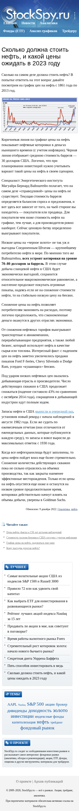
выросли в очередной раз (54, 411)
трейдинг (56, 722)
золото (60, 710)
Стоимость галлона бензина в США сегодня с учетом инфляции (41, 537)
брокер (61, 704)
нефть (74, 509)
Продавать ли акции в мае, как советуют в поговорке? (37, 628)
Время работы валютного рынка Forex (36, 639)
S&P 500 (35, 704)
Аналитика (64, 509)
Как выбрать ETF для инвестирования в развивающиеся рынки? (37, 603)
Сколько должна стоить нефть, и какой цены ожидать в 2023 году (36, 675)
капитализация (24, 722)
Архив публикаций (48, 781)
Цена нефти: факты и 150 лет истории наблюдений (33, 532)
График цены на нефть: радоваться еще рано (30, 542)
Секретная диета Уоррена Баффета (33, 658)
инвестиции (22, 716)
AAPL (12, 704)
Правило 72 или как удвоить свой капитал (32, 591)
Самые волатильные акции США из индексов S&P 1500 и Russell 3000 (34, 578)
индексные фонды (49, 716)
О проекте (23, 781)
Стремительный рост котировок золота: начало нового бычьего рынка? (37, 648)
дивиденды (17, 710)
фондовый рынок (37, 727)
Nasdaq (22, 705)
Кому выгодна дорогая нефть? (23, 548)
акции (50, 704)
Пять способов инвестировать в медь (35, 666)
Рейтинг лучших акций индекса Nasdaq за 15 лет (37, 616)
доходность (40, 710)
